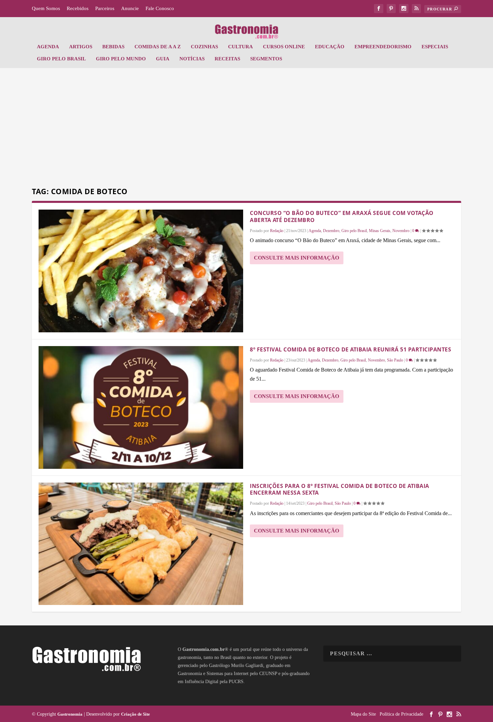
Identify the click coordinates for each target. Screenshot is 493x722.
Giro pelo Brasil (61, 58)
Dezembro (331, 230)
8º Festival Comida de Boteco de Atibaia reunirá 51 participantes (350, 349)
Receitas (227, 58)
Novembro (400, 230)
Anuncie (130, 8)
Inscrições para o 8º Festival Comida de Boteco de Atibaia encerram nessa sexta (339, 489)
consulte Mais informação (296, 258)
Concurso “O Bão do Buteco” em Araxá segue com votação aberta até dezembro (342, 216)
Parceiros (104, 8)
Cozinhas (204, 46)
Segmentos (266, 58)
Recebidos (78, 8)
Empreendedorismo (383, 46)
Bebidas (113, 46)
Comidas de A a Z (157, 46)
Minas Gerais (379, 230)
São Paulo (395, 360)
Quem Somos (46, 8)
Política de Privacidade (401, 714)
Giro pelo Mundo (121, 58)
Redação (276, 230)
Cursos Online (284, 46)
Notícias (192, 58)
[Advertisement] (246, 128)
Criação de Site (135, 714)
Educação (329, 46)
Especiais (435, 46)
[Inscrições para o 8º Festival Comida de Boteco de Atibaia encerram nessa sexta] (141, 544)
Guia (162, 58)
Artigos (80, 46)
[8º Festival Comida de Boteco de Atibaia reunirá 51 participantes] (141, 407)
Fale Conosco (160, 8)
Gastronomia (70, 714)
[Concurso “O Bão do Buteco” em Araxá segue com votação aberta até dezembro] (141, 271)
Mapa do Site (363, 714)
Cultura (240, 46)
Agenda (48, 46)
